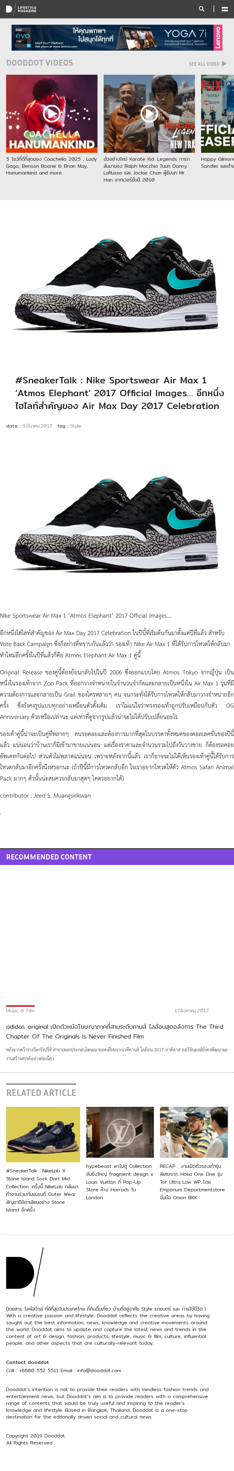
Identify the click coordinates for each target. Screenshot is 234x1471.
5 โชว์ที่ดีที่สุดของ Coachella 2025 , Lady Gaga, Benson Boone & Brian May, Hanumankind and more (51, 166)
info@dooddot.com (99, 1370)
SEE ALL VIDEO (205, 64)
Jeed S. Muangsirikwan (61, 796)
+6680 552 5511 (38, 1370)
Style (75, 426)
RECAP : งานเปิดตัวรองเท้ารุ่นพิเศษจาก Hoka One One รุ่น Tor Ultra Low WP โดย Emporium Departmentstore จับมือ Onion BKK (193, 1181)
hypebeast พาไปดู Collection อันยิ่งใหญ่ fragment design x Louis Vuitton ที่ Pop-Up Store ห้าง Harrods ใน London (119, 1181)
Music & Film (20, 1010)
